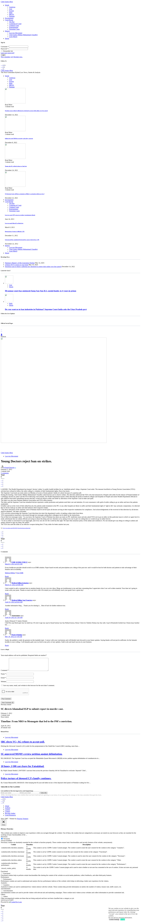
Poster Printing (17, 635)
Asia (10, 9)
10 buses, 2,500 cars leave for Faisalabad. (22, 766)
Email (3, 678)
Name (3, 674)
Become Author (10, 813)
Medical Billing (10, 573)
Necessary (6, 839)
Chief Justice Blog (7, 2)
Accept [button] (122, 919)
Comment (4, 670)
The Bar (11, 22)
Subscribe (44, 793)
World (7, 5)
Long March (13, 37)
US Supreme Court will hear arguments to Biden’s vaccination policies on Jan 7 (24, 193)
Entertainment (13, 27)
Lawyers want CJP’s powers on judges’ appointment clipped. (20, 215)
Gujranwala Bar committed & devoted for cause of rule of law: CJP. (22, 239)
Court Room (9, 20)
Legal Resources (10, 815)
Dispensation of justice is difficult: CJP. (14, 231)
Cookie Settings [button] (114, 919)
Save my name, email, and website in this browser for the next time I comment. (29, 685)
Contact (7, 811)
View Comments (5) (7, 702)
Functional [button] (4, 871)
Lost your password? (7, 53)
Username (5, 46)
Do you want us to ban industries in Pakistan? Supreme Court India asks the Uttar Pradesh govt (46, 309)
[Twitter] (1, 333)
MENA (11, 14)
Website (3, 681)
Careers (7, 809)
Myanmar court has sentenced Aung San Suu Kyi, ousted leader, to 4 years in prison (40, 291)
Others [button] (3, 894)
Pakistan (12, 16)
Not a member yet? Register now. (12, 57)
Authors (7, 808)
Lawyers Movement (15, 33)
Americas (12, 7)
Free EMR (19, 573)
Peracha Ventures (22, 819)
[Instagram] (1, 331)
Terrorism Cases (14, 29)
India (10, 12)
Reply (7, 576)
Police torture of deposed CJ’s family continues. (26, 778)
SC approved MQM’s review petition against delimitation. (31, 754)
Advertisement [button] (5, 889)
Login (3, 55)
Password (4, 49)
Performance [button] (5, 877)
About (7, 806)
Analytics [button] (4, 883)
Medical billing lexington (20, 583)
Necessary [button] (4, 837)
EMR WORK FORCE (20, 562)
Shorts (7, 38)
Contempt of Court (15, 24)
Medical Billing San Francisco (22, 600)
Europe (11, 11)
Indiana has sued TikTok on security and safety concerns (19, 138)
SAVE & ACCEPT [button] (7, 900)
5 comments (5, 473)
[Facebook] (1, 329)
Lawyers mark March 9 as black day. (14, 223)
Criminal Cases (14, 25)
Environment (9, 18)
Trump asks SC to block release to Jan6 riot (16, 166)
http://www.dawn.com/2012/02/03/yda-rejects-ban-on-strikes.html (16, 528)
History (7, 31)
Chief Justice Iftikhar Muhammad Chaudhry (23, 35)
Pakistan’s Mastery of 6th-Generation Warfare (20, 263)
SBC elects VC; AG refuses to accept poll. (23, 741)
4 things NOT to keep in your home (16, 265)
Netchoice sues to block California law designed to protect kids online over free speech (26, 110)
